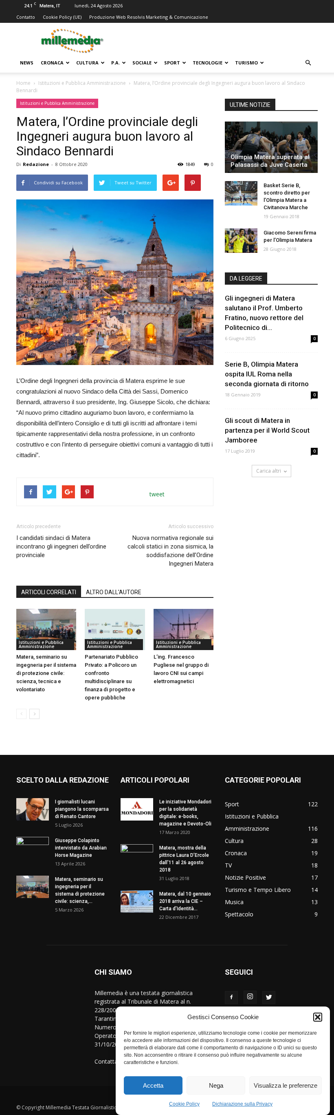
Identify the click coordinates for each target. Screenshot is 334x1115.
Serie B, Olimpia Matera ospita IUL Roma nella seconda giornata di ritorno (267, 374)
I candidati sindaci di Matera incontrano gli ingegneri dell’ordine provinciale (61, 546)
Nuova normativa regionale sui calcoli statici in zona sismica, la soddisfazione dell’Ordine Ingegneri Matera (170, 550)
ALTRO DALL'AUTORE (113, 592)
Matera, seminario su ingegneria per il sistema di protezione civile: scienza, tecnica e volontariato (46, 673)
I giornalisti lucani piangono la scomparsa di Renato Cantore (82, 809)
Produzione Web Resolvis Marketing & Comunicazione (148, 17)
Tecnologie (207, 63)
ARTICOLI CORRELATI (48, 592)
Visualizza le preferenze (285, 1085)
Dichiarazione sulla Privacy (242, 1104)
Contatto (25, 17)
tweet (157, 494)
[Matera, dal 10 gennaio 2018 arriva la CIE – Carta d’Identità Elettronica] (137, 901)
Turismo (246, 63)
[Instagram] (250, 997)
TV (228, 865)
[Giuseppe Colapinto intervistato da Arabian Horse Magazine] (32, 848)
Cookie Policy (184, 1104)
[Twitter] (268, 997)
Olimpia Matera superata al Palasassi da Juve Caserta (270, 160)
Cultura (87, 63)
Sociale (142, 63)
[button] (318, 1017)
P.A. (115, 63)
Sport (172, 63)
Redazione (36, 164)
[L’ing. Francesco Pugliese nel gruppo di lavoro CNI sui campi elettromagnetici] (183, 629)
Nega (216, 1085)
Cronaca (52, 63)
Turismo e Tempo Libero (258, 890)
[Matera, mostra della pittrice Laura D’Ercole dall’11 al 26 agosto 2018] (137, 855)
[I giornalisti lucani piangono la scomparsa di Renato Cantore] (32, 809)
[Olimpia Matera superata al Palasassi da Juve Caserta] (271, 147)
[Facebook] (231, 997)
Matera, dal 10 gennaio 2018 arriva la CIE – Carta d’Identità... (185, 901)
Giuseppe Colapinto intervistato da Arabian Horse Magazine (81, 848)
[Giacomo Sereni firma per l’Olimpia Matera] (241, 240)
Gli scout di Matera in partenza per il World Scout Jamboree (267, 430)
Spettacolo (239, 914)
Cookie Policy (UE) (62, 17)
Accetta (153, 1085)
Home (23, 83)
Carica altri (268, 470)
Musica (234, 902)
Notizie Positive (245, 877)
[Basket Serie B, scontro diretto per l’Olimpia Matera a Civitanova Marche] (241, 193)
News (26, 63)
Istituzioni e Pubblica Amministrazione (82, 83)
